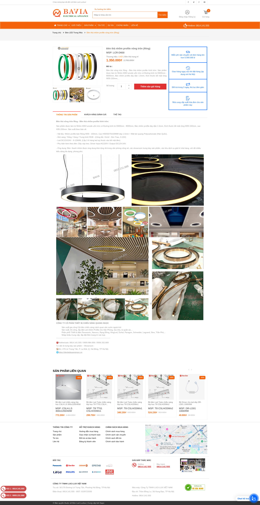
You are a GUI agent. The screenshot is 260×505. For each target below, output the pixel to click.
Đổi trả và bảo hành (87, 438)
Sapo (102, 503)
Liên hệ (56, 441)
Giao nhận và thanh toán (89, 435)
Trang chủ (57, 431)
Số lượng (110, 85)
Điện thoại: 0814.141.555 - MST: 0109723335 (72, 491)
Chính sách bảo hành (115, 441)
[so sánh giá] (196, 487)
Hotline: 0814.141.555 (141, 495)
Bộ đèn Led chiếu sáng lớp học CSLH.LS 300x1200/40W (68, 403)
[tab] (67, 114)
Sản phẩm (57, 435)
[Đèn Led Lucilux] (70, 13)
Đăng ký (192, 17)
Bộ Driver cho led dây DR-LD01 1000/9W (190, 403)
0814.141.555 (202, 25)
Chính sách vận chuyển (116, 435)
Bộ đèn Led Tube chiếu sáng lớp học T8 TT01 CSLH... (98, 403)
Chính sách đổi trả (113, 438)
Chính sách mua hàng (115, 431)
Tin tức (56, 438)
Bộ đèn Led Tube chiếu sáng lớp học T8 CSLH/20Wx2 (160, 403)
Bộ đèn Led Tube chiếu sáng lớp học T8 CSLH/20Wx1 (129, 403)
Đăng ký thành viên (87, 441)
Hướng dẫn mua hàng (88, 431)
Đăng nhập (183, 17)
